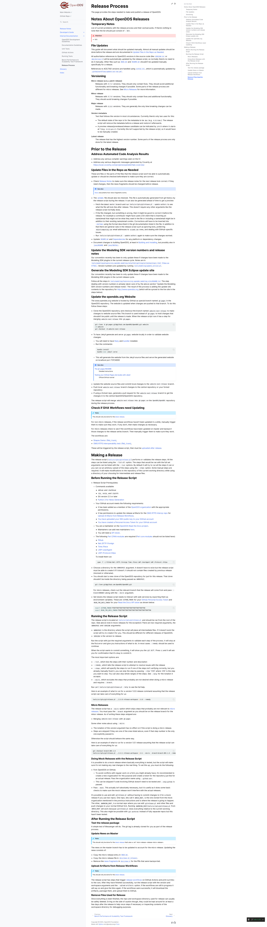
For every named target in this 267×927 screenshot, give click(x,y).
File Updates (190, 12)
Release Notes (65, 29)
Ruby (117, 341)
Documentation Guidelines (72, 45)
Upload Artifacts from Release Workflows (195, 73)
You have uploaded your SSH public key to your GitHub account (126, 519)
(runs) (113, 440)
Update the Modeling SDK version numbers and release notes (195, 30)
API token (115, 533)
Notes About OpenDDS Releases (194, 7)
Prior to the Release (190, 17)
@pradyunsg (110, 924)
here (132, 529)
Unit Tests (66, 49)
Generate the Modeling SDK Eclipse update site (195, 35)
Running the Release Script (195, 54)
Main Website (65, 12)
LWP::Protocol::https (107, 553)
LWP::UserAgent (105, 550)
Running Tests (67, 56)
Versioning (189, 14)
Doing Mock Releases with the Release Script (196, 60)
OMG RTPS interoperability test (106, 443)
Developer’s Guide (67, 32)
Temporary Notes (191, 9)
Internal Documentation (69, 36)
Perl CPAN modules (116, 536)
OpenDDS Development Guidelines (71, 40)
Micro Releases (193, 56)
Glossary (63, 69)
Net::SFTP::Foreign (106, 543)
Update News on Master (196, 70)
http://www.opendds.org (128, 289)
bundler (126, 341)
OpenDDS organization (141, 507)
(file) (108, 440)
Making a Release (189, 47)
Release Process (68, 65)
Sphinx (101, 924)
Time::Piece (103, 546)
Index (62, 73)
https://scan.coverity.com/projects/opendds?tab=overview (118, 165)
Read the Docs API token (129, 602)
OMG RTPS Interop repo (157, 513)
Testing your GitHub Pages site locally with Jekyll (112, 375)
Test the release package (196, 68)
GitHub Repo (65, 16)
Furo (117, 924)
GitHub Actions (67, 52)
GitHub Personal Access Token (155, 600)
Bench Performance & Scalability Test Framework (72, 61)
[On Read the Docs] (172, 923)
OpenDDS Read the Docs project (134, 526)
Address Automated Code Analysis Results (194, 20)
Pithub (100, 540)
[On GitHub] (175, 923)
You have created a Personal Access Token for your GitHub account (127, 522)
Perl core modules (144, 536)
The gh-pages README (103, 369)
